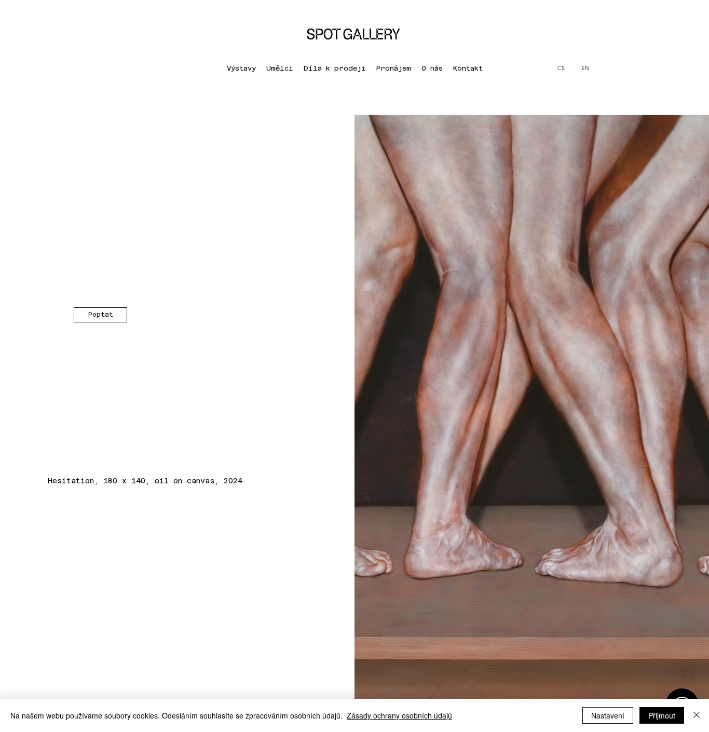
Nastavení (607, 715)
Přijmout (661, 715)
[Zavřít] (696, 715)
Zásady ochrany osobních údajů (399, 715)
